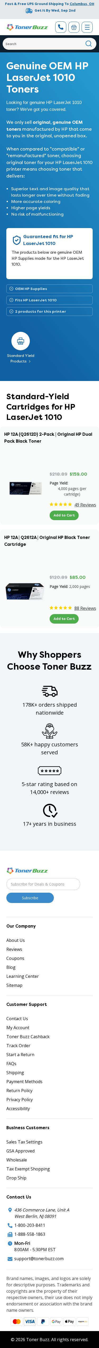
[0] (73, 27)
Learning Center (22, 976)
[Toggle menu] (87, 27)
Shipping (15, 1072)
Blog (11, 967)
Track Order (18, 1046)
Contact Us (17, 1019)
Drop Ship (16, 1178)
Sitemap (14, 985)
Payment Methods (24, 1081)
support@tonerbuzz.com (39, 1258)
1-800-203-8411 (29, 1225)
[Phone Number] (60, 27)
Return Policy (19, 1090)
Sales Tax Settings (24, 1142)
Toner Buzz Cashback (28, 1037)
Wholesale (16, 1160)
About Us (15, 940)
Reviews (14, 949)
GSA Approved (20, 1151)
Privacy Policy (19, 1099)
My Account (17, 1028)
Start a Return (20, 1054)
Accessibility (18, 1108)
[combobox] (49, 44)
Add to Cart (64, 515)
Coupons (15, 958)
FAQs (11, 1063)
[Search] (89, 44)
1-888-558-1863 (29, 1234)
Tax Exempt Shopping (28, 1169)
